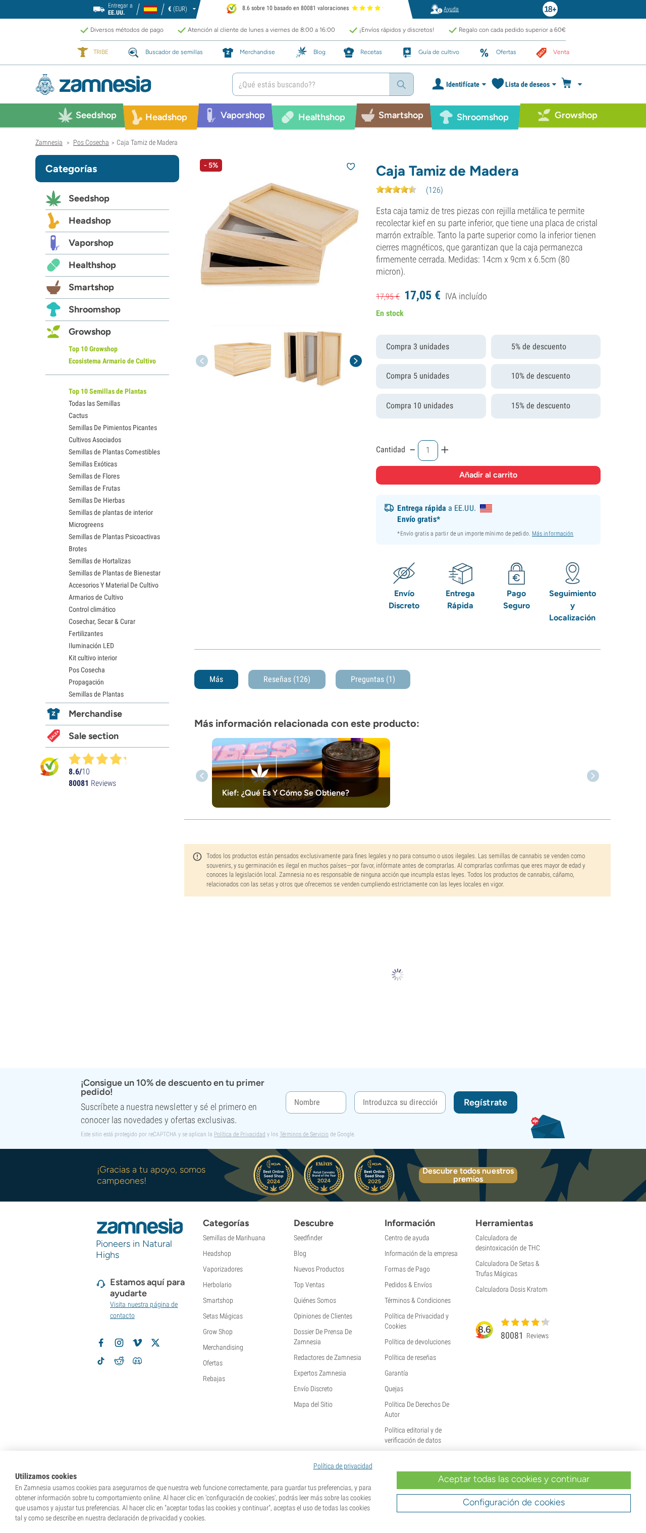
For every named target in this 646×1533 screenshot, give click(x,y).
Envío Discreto (313, 1389)
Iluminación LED (91, 646)
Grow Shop (218, 1332)
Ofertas (213, 1363)
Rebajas (214, 1379)
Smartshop (91, 287)
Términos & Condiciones (418, 1300)
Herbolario (217, 1285)
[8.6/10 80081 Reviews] (102, 759)
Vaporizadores (223, 1269)
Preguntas (373, 679)
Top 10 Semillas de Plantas (107, 391)
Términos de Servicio (304, 1134)
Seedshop (89, 198)
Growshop (90, 331)
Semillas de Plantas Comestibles (114, 452)
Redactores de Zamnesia (327, 1357)
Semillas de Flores (94, 476)
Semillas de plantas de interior (111, 512)
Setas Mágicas (223, 1316)
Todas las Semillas (94, 403)
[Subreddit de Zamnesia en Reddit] (119, 1361)
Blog (300, 1253)
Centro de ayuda (407, 1238)
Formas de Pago (407, 1269)
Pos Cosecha (87, 670)
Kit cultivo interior (93, 658)
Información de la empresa (421, 1253)
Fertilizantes (86, 633)
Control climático (92, 609)
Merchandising (223, 1347)
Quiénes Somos (315, 1300)
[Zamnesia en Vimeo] (137, 1343)
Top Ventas (309, 1285)
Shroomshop (95, 309)
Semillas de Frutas (94, 488)
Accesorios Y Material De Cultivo (113, 585)
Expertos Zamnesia (320, 1373)
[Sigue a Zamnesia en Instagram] (119, 1343)
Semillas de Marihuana (234, 1238)
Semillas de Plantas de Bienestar (114, 573)
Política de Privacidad (239, 1134)
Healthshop (92, 265)
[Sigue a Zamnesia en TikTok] (101, 1361)
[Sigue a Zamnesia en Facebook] (101, 1343)
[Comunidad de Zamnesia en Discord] (137, 1361)
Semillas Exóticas (93, 464)
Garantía (396, 1373)
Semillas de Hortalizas (100, 561)
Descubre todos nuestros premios (468, 1175)
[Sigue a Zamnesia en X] (155, 1343)
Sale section (94, 736)
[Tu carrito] (574, 84)
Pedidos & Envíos (408, 1285)
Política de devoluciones (418, 1342)
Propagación (86, 682)
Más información (553, 533)
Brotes (78, 549)
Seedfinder (308, 1238)
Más (216, 679)
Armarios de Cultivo (96, 597)
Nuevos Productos (319, 1269)
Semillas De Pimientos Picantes (113, 428)
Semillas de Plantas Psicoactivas (114, 537)
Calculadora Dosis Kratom (511, 1289)
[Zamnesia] (126, 84)
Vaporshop (91, 242)
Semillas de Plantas (96, 694)
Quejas (394, 1389)
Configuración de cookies (514, 1502)
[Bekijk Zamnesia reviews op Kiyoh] (49, 766)
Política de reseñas (410, 1357)
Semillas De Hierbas (97, 500)
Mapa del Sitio (313, 1404)
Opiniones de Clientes (323, 1316)
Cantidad (390, 449)
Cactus (78, 415)
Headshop (90, 220)
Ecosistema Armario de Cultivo (112, 361)
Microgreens (86, 524)
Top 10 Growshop (93, 349)
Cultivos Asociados (95, 440)
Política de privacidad (342, 1466)
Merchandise (95, 713)
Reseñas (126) (286, 679)
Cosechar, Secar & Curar (102, 621)
